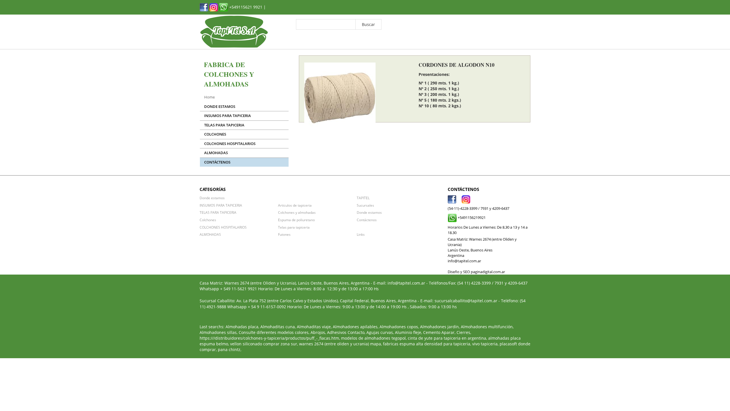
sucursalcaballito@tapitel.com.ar (466, 300)
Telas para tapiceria (294, 227)
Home (209, 97)
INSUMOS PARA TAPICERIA (227, 115)
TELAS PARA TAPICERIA (224, 125)
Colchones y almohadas (297, 212)
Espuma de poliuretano (296, 219)
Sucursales (365, 205)
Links (361, 234)
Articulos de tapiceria (295, 205)
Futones (284, 234)
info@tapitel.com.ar (406, 283)
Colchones (215, 134)
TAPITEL (363, 198)
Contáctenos (217, 162)
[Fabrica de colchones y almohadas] (204, 7)
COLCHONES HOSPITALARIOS (230, 143)
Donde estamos (219, 106)
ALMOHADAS (216, 152)
